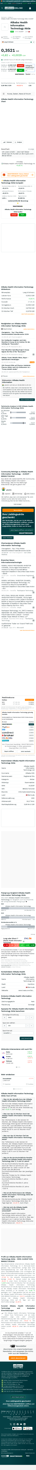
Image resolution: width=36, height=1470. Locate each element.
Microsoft (20, 627)
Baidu (8, 1052)
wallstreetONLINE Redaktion (19, 372)
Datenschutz (27, 1416)
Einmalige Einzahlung (11, 1015)
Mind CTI (30, 928)
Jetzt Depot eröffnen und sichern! (21, 530)
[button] (17, 1100)
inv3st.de (12, 362)
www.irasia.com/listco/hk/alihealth (26, 990)
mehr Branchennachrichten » (27, 630)
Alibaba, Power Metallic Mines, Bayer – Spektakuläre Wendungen (15, 358)
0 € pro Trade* (29, 699)
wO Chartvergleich (15, 337)
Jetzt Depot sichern (18, 1397)
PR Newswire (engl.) (16, 354)
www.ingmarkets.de (6, 965)
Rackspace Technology (25, 590)
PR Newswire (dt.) (15, 347)
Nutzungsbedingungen (18, 1420)
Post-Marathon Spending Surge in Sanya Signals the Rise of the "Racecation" (15, 351)
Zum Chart (24, 1203)
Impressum (7, 1416)
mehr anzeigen (17, 504)
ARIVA (13, 1435)
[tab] (18, 1104)
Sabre (2, 910)
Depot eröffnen (9, 751)
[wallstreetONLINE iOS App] (17, 1429)
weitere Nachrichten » (29, 329)
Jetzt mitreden (7, 537)
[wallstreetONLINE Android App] (27, 1429)
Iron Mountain (28, 910)
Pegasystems (4, 928)
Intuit (19, 607)
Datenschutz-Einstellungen (17, 1418)
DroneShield (7, 1078)
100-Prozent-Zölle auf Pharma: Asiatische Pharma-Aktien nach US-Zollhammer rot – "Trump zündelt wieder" (16, 367)
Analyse (19, 142)
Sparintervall (7, 1031)
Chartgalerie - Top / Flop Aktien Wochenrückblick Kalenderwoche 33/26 (15, 333)
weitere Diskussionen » (29, 376)
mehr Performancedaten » (28, 314)
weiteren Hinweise (5, 967)
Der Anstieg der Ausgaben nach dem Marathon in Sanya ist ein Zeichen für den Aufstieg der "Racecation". (16, 342)
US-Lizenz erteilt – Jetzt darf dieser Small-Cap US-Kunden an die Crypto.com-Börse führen (18, 154)
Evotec (8, 1056)
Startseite (3, 17)
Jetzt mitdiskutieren (27, 399)
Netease (9, 1061)
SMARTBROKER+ (28, 1389)
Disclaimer (17, 1416)
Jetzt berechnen (26, 1038)
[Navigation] (2, 8)
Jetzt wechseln (25, 751)
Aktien (10, 17)
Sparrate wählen (9, 1023)
